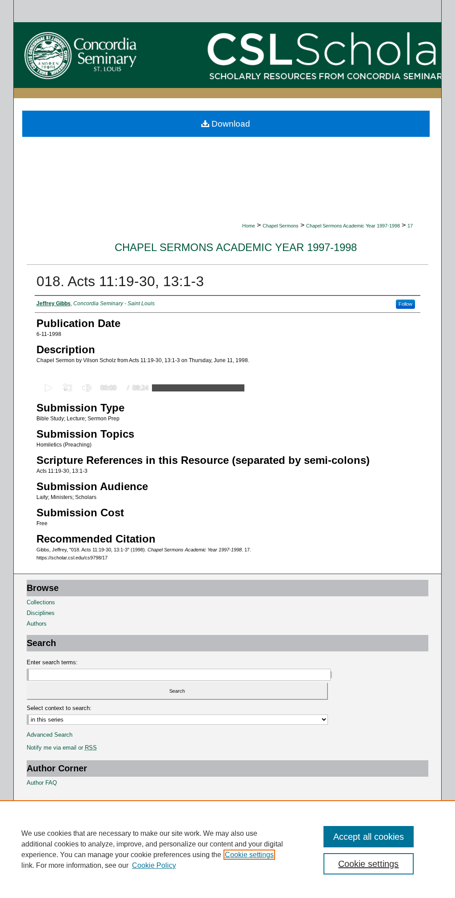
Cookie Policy (154, 865)
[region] (227, 849)
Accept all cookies (368, 837)
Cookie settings (249, 854)
